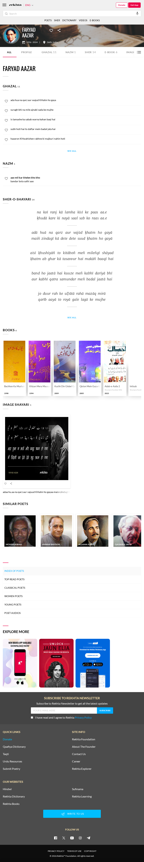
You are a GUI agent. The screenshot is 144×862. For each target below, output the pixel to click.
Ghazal (49, 52)
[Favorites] (51, 30)
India (55, 42)
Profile (26, 52)
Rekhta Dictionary (14, 796)
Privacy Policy (83, 717)
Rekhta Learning (82, 796)
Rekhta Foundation (83, 739)
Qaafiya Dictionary (14, 746)
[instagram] (80, 838)
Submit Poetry (11, 768)
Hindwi (7, 789)
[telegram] (88, 838)
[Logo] (15, 5)
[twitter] (64, 838)
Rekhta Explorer (81, 768)
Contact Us (79, 754)
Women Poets (13, 596)
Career (76, 761)
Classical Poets (14, 587)
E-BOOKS (95, 20)
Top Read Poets (14, 579)
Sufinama (77, 789)
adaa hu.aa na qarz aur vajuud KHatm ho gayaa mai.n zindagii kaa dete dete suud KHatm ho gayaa (55, 491)
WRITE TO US (75, 813)
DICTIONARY (69, 20)
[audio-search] (137, 13)
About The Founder (84, 746)
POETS (48, 20)
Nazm (71, 52)
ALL (9, 52)
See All (71, 151)
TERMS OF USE (74, 851)
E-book (111, 52)
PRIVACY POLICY (56, 851)
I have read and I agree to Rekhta (63, 717)
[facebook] (55, 838)
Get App (134, 5)
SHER (57, 20)
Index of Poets (14, 570)
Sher (90, 52)
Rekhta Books (11, 803)
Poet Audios (12, 612)
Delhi (49, 42)
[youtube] (72, 838)
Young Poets (12, 604)
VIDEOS (83, 20)
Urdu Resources (12, 761)
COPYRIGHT (90, 851)
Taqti (6, 754)
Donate (121, 5)
